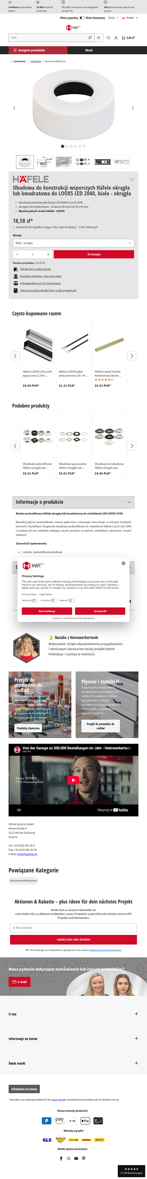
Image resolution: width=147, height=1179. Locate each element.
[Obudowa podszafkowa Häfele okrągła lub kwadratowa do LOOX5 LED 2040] (37, 437)
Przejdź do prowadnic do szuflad (100, 726)
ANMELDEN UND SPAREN (73, 939)
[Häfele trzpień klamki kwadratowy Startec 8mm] (109, 344)
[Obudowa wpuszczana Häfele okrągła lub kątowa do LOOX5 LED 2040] (73, 437)
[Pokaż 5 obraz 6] (80, 146)
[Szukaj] (90, 38)
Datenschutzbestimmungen (106, 950)
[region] (73, 117)
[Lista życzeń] (108, 38)
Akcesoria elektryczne (23, 881)
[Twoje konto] (116, 38)
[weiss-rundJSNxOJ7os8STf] (73, 104)
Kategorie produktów (31, 50)
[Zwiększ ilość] (48, 254)
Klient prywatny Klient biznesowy (82, 18)
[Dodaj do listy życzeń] (132, 180)
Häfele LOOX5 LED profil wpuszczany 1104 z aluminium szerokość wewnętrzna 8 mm (37, 374)
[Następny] (133, 108)
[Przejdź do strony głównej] (73, 28)
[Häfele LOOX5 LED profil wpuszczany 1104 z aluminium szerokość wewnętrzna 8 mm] (37, 344)
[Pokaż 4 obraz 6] (75, 146)
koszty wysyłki (58, 1099)
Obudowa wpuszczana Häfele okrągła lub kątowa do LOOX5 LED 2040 (72, 466)
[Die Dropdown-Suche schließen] (98, 38)
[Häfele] (31, 179)
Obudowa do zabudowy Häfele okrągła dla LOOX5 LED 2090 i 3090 (109, 466)
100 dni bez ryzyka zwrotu (35, 269)
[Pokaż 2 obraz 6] (67, 146)
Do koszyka (94, 254)
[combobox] (47, 38)
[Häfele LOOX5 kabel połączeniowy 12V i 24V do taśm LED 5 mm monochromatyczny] (73, 344)
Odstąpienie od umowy (24, 1089)
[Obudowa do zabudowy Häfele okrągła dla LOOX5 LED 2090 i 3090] (109, 437)
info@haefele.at (27, 854)
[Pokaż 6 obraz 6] (84, 146)
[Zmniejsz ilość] (17, 254)
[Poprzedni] (14, 108)
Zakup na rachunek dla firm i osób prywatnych (48, 290)
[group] (37, 354)
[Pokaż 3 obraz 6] (71, 146)
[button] (109, 380)
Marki (89, 50)
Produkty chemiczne (28, 728)
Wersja (17, 235)
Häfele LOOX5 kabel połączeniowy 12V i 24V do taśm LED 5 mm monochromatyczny (73, 374)
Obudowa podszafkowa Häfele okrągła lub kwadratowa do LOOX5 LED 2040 (37, 466)
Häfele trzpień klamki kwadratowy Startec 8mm (107, 374)
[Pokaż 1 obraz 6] (62, 146)
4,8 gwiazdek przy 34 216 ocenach (40, 283)
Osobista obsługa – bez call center (41, 276)
